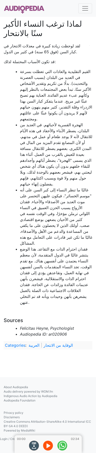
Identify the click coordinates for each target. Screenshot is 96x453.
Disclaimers (12, 417)
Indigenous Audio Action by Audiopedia (30, 396)
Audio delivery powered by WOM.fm (28, 391)
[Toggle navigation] (85, 8)
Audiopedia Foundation (19, 400)
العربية (34, 345)
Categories (15, 345)
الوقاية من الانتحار (58, 345)
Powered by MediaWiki (19, 430)
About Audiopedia (16, 387)
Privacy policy (13, 413)
